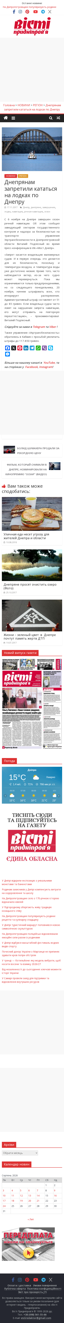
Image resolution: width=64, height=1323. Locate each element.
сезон (47, 211)
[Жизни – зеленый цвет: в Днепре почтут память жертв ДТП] (32, 602)
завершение (48, 207)
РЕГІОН (22, 175)
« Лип (31, 1219)
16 (55, 1195)
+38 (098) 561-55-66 (35, 1314)
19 (21, 1200)
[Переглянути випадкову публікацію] (58, 117)
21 (38, 1200)
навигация (17, 211)
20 (29, 1200)
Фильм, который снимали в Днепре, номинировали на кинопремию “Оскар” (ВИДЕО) (26, 469)
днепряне (36, 207)
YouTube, (49, 363)
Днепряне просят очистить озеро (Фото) (30, 586)
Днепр (26, 207)
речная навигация (33, 211)
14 (38, 1195)
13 (29, 1195)
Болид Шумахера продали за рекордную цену (38, 450)
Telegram (39, 327)
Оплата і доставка (19, 1285)
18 (12, 1200)
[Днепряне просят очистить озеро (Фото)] (32, 551)
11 (12, 1195)
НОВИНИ (10, 175)
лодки (7, 211)
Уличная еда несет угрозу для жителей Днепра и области (26, 536)
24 (4, 1206)
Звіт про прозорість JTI (32, 1292)
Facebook (31, 367)
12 (21, 1195)
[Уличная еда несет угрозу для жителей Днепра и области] (32, 499)
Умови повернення (45, 1285)
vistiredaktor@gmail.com (36, 1318)
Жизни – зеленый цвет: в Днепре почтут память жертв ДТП (30, 637)
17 (4, 1200)
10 (4, 1195)
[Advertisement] (32, 70)
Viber (52, 327)
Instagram (45, 367)
